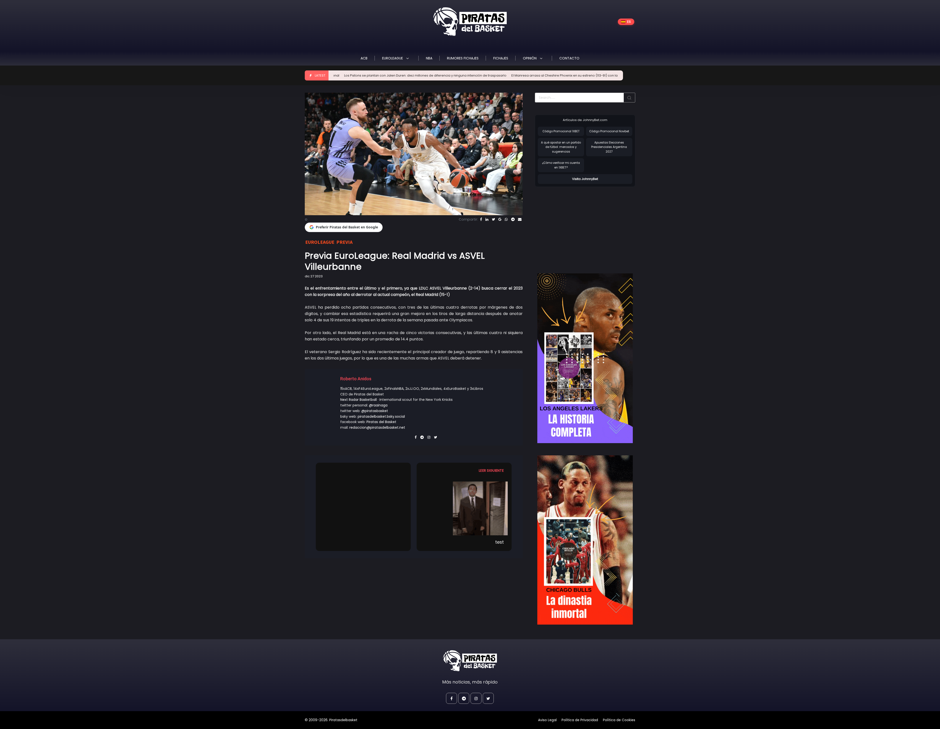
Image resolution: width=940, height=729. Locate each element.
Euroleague (393, 58)
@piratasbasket (374, 410)
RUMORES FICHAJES (463, 58)
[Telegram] (513, 219)
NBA (429, 58)
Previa (344, 242)
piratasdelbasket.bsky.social (381, 416)
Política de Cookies (619, 720)
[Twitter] (493, 219)
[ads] (585, 358)
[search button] (629, 97)
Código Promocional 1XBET (561, 131)
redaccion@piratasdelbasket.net (377, 427)
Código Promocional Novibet (609, 131)
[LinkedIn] (486, 219)
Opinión (530, 58)
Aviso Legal (547, 720)
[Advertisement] (576, 225)
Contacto (569, 58)
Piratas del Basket (381, 421)
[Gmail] (499, 219)
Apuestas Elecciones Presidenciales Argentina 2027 (609, 147)
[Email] (519, 219)
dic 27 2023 (314, 276)
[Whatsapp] (506, 219)
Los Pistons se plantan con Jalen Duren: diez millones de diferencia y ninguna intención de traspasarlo (367, 75)
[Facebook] (481, 219)
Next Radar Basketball (358, 399)
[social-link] (451, 698)
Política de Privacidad (580, 720)
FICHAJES (500, 58)
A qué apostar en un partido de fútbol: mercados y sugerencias (561, 147)
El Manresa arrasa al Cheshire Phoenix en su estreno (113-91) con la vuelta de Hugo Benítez (526, 75)
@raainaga (378, 405)
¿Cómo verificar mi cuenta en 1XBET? (561, 165)
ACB (364, 58)
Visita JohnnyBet (585, 179)
